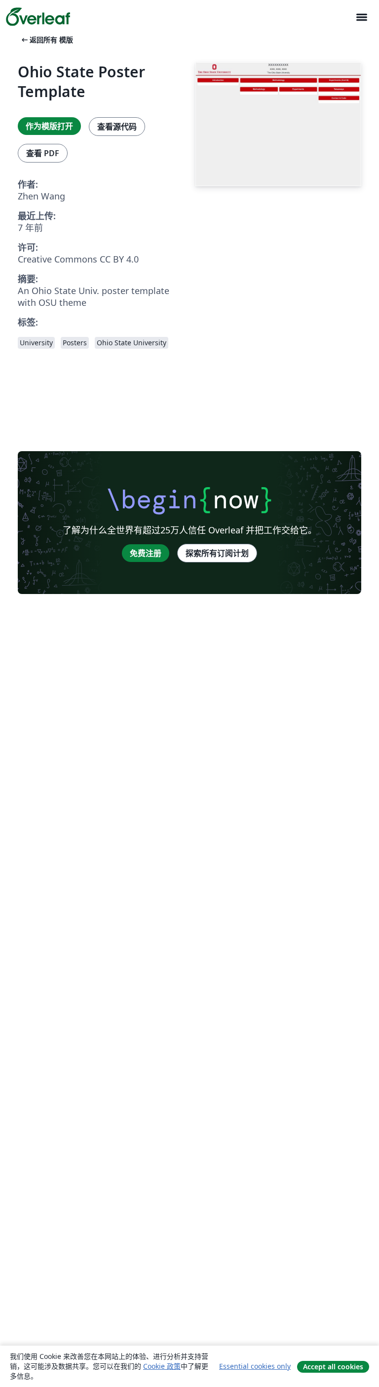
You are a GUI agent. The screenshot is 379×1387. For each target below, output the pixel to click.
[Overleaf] (38, 16)
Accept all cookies (333, 1366)
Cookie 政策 (162, 1366)
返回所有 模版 (46, 39)
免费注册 (145, 553)
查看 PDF (42, 153)
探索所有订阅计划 (217, 553)
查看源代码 (117, 126)
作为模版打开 (49, 126)
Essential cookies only (255, 1366)
